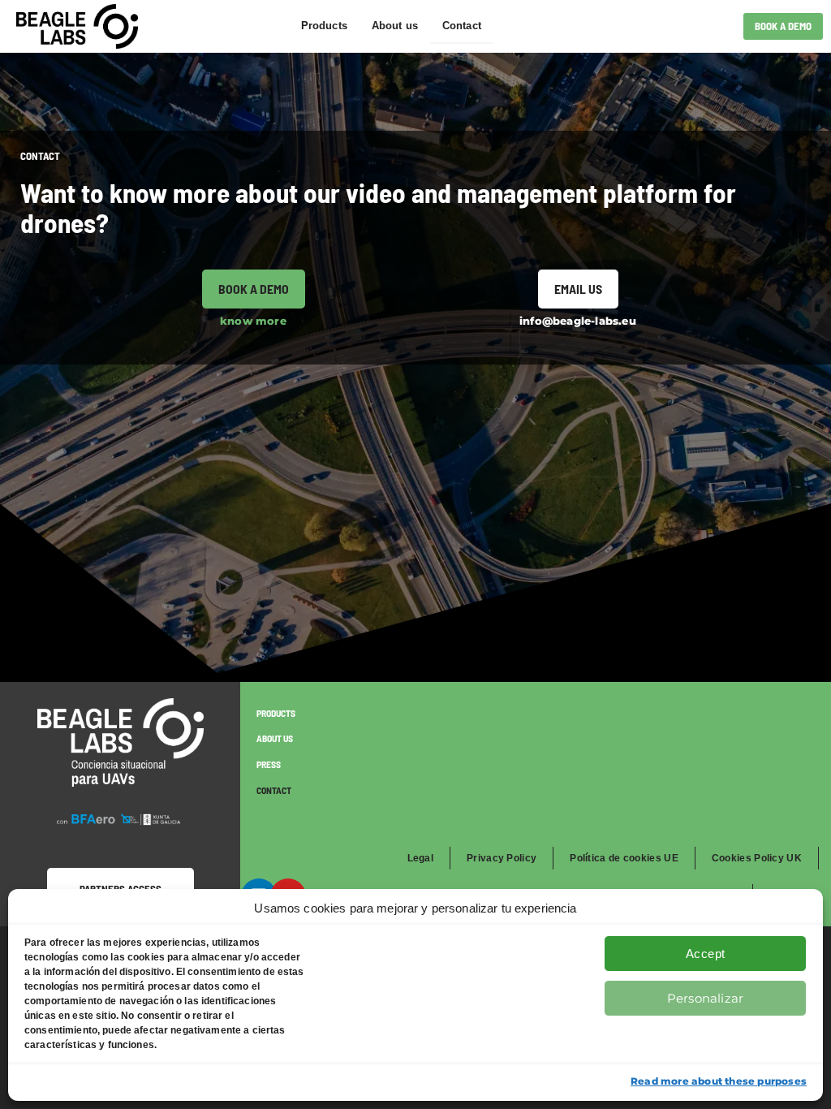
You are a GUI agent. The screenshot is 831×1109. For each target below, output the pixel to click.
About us (395, 25)
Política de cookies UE (624, 858)
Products (324, 25)
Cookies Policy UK (757, 858)
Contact (461, 25)
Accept (706, 953)
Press (268, 764)
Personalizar (705, 998)
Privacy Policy (501, 858)
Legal (420, 858)
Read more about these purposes (719, 1081)
